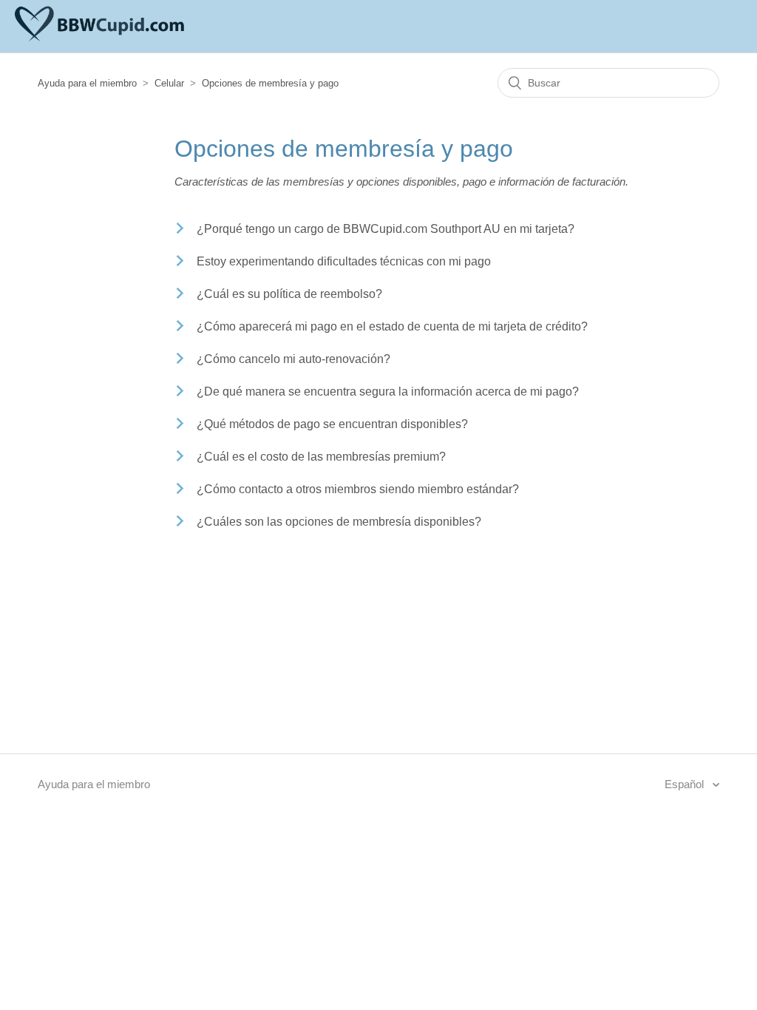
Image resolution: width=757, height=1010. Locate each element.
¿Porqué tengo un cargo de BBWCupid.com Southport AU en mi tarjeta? (385, 229)
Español (686, 784)
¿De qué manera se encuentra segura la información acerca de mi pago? (388, 391)
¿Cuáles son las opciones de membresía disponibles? (339, 521)
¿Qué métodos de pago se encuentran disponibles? (332, 424)
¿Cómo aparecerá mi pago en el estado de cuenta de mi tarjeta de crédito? (392, 326)
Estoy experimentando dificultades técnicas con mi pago (344, 261)
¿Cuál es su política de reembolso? (289, 294)
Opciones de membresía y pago (270, 83)
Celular (169, 83)
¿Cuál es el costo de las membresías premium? (321, 456)
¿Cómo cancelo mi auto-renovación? (293, 359)
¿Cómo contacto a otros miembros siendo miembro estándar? (358, 489)
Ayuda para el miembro (87, 83)
